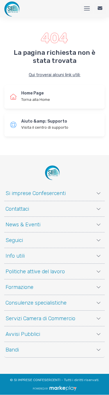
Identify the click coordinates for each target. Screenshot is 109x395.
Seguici (14, 240)
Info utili (15, 256)
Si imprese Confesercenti (36, 193)
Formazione (19, 287)
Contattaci (17, 209)
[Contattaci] (100, 8)
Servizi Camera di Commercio (40, 318)
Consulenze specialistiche (36, 303)
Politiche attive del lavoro (35, 271)
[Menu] (87, 9)
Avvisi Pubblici (23, 334)
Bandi (12, 350)
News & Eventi (23, 224)
